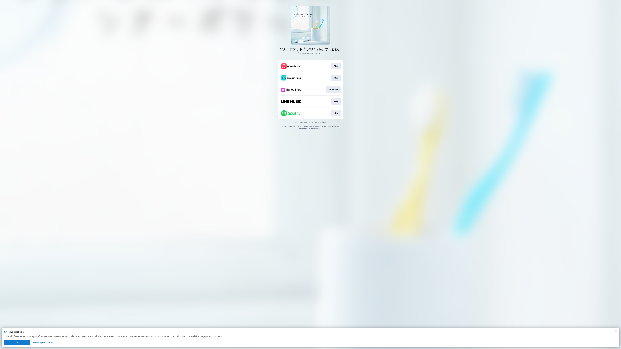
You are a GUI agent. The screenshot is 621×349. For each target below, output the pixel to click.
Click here (333, 126)
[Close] (616, 331)
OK (17, 342)
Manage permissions (43, 342)
